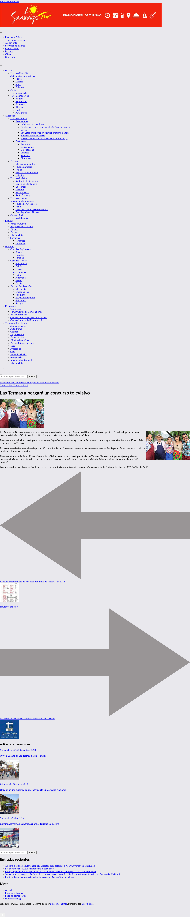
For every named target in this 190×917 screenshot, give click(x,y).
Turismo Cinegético (20, 73)
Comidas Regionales (20, 249)
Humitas (20, 254)
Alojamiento (11, 42)
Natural (9, 220)
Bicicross (20, 104)
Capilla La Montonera (26, 183)
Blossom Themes (58, 903)
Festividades (22, 121)
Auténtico (10, 115)
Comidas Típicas (18, 260)
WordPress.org (13, 898)
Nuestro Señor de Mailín (33, 135)
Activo (8, 70)
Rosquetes (21, 294)
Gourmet (9, 246)
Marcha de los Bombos (27, 172)
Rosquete (26, 144)
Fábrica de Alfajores (20, 340)
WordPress (87, 903)
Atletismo (20, 107)
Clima (8, 54)
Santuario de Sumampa (27, 181)
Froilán (19, 169)
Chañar (19, 283)
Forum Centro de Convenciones (26, 311)
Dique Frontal (17, 334)
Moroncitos (21, 289)
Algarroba (21, 277)
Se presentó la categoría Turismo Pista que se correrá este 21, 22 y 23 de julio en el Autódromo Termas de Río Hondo (63, 874)
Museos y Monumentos (22, 200)
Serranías (15, 237)
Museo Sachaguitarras (27, 163)
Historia (9, 51)
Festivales (21, 141)
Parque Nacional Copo (21, 226)
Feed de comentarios (15, 895)
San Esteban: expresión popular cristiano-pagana (45, 132)
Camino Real (16, 215)
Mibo (18, 206)
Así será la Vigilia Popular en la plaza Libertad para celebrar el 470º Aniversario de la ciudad (50, 865)
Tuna (18, 274)
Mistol (19, 280)
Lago (12, 345)
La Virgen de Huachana (32, 124)
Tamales (20, 257)
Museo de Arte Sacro (26, 203)
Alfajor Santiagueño (25, 297)
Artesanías (15, 348)
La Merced (21, 186)
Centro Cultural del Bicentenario (32, 209)
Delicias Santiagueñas (21, 286)
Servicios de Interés (15, 45)
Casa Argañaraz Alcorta (27, 212)
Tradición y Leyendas (15, 39)
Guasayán (20, 243)
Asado (19, 252)
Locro (18, 269)
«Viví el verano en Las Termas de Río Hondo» (23, 755)
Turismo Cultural (18, 118)
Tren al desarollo (18, 92)
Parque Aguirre (18, 223)
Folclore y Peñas (13, 37)
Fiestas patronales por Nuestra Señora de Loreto (45, 127)
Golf (18, 110)
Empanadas (21, 263)
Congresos (15, 308)
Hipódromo (21, 101)
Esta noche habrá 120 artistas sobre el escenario (29, 868)
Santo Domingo (23, 195)
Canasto (25, 152)
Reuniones (10, 306)
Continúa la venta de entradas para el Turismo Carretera (29, 823)
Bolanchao (21, 300)
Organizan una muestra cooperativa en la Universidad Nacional (33, 789)
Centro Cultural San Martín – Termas (28, 317)
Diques (14, 229)
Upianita (20, 175)
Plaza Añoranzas (18, 314)
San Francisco (22, 192)
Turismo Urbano (18, 198)
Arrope (19, 303)
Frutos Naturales (19, 271)
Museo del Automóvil (21, 360)
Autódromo (21, 112)
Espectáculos (17, 337)
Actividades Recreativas (22, 75)
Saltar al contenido (9, 1)
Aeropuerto (16, 357)
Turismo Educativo (19, 217)
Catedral (20, 189)
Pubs (18, 84)
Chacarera (26, 158)
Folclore (14, 161)
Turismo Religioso (19, 178)
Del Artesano (27, 149)
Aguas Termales (18, 325)
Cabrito (19, 266)
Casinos (14, 90)
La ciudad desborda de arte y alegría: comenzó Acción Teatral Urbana (39, 877)
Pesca (19, 78)
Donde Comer (12, 48)
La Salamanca (27, 146)
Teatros (19, 81)
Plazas (13, 232)
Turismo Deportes (19, 95)
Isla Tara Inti (16, 235)
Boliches (20, 87)
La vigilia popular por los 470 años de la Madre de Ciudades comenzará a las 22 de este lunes (50, 871)
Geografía (10, 57)
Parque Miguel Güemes (22, 343)
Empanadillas (22, 291)
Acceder (9, 890)
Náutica (20, 98)
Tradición (25, 155)
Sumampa (20, 240)
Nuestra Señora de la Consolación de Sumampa (44, 138)
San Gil (24, 129)
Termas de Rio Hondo (16, 323)
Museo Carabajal (24, 166)
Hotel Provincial (18, 354)
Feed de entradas (14, 892)
